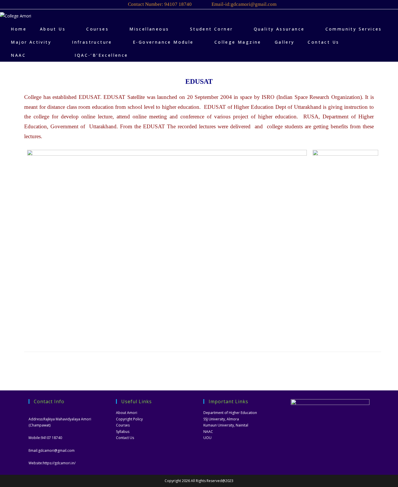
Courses (123, 425)
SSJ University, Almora (221, 419)
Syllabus (122, 431)
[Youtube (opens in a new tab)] (370, 5)
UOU (207, 437)
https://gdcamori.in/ (59, 463)
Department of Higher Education (230, 412)
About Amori (126, 412)
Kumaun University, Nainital (225, 425)
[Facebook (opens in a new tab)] (361, 5)
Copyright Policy (129, 419)
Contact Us (125, 437)
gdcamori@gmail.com (56, 450)
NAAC (208, 431)
